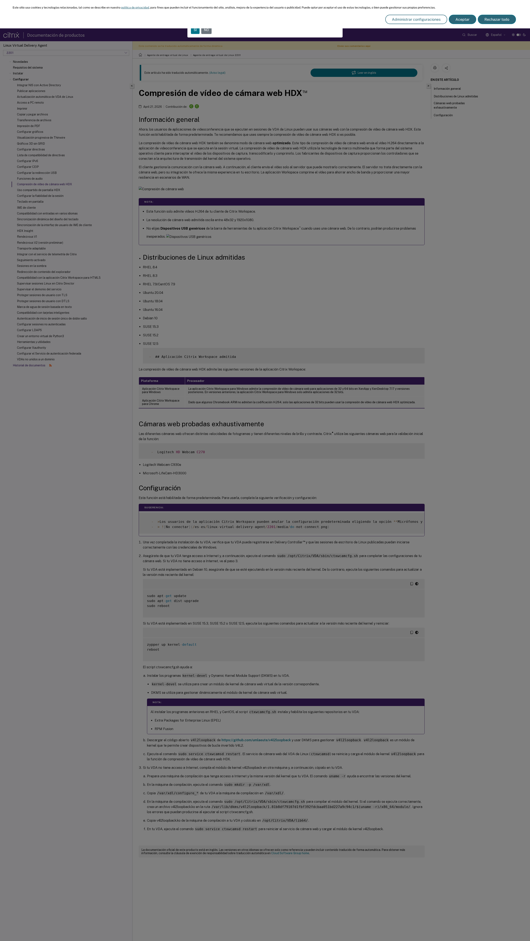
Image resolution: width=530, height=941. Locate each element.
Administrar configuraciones (416, 19)
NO (206, 30)
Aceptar (462, 19)
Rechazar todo (496, 19)
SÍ (195, 30)
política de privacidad (135, 7)
